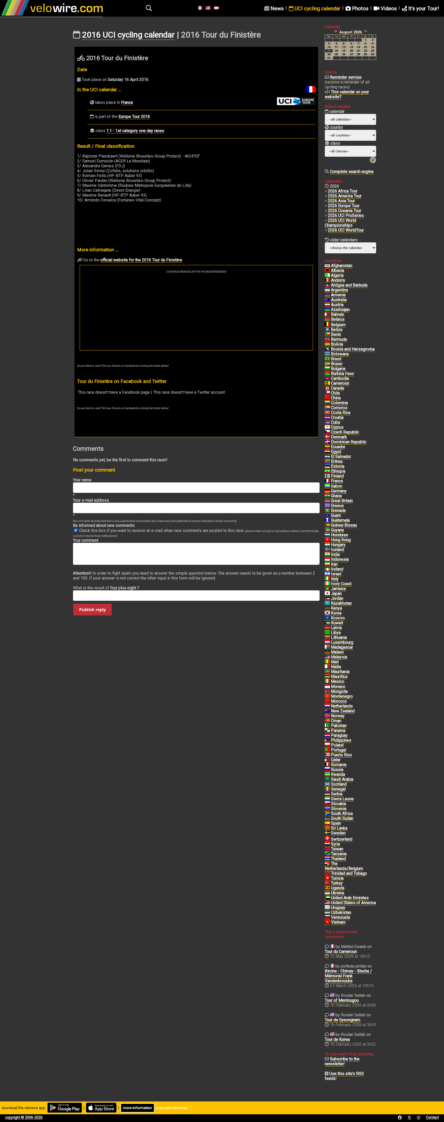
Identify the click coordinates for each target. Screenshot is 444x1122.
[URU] (327, 907)
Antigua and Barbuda (349, 285)
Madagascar (342, 647)
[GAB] (327, 486)
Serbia (337, 794)
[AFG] (327, 265)
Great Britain (342, 500)
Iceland (337, 549)
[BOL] (327, 344)
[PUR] (327, 755)
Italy (335, 578)
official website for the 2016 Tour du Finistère (141, 259)
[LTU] (327, 637)
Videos (388, 8)
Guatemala (340, 520)
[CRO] (327, 417)
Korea (336, 613)
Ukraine (337, 892)
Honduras (339, 534)
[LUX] (327, 642)
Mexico (337, 681)
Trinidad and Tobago (349, 873)
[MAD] (327, 647)
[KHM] (327, 378)
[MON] (327, 686)
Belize (337, 329)
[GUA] (327, 520)
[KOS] (327, 618)
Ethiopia (338, 471)
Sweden (338, 833)
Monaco (338, 686)
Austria (337, 304)
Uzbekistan (341, 912)
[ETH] (327, 471)
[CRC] (327, 412)
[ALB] (327, 270)
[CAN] (327, 388)
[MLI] (327, 662)
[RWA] (327, 774)
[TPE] (327, 849)
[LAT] (327, 627)
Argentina (339, 290)
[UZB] (327, 912)
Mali (335, 661)
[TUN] (327, 878)
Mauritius (339, 676)
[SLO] (327, 808)
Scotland (339, 784)
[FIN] (327, 476)
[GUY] (327, 530)
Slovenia (338, 808)
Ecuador (338, 446)
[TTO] (327, 873)
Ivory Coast (341, 583)
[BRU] (327, 363)
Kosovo (338, 617)
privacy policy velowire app (171, 1108)
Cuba (335, 422)
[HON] (327, 535)
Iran (334, 564)
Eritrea (337, 461)
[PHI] (327, 740)
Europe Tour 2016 (134, 116)
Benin (336, 334)
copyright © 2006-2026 (24, 1117)
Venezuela (340, 917)
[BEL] (327, 324)
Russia (337, 769)
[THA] (327, 858)
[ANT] (327, 285)
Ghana (336, 495)
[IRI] (327, 564)
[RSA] (327, 813)
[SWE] (327, 833)
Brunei (336, 363)
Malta (336, 666)
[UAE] (327, 897)
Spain (336, 823)
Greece (337, 505)
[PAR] (327, 735)
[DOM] (327, 442)
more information (137, 1108)
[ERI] (327, 461)
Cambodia (340, 378)
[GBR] (327, 500)
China (336, 398)
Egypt (336, 451)
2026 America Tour (345, 196)
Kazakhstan (341, 603)
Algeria (337, 275)
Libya (336, 632)
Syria (335, 844)
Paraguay (339, 735)
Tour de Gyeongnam (342, 1019)
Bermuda (339, 339)
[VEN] (327, 917)
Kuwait (337, 622)
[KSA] (327, 779)
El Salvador (341, 456)
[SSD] (327, 818)
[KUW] (327, 623)
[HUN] (327, 544)
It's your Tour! (423, 8)
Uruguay (338, 907)
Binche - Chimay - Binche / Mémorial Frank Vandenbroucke (348, 976)
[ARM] (327, 295)
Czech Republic (345, 432)
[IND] (327, 554)
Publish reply (92, 609)
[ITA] (327, 579)
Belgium (338, 324)
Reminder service (346, 77)
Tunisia (337, 878)
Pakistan (339, 725)
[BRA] (327, 359)
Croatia (337, 417)
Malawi (337, 652)
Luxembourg (342, 642)
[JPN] (327, 593)
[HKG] (327, 539)
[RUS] (327, 769)
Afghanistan (341, 265)
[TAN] (327, 854)
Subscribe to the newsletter (342, 1061)
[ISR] (327, 574)
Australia (339, 299)
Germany (339, 491)
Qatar (335, 759)
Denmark (339, 437)
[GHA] (327, 496)
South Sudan (342, 818)
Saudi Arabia (342, 779)
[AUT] (327, 304)
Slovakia (338, 803)
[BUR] (327, 373)
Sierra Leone (342, 798)
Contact (432, 1117)
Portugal (338, 750)
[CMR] (327, 383)
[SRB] (327, 794)
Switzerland (341, 839)
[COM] (327, 407)
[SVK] (327, 803)
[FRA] (327, 481)
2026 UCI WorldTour (346, 230)
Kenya (336, 608)
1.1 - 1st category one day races (135, 130)
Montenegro (342, 696)
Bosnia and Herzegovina (353, 349)
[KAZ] (327, 603)
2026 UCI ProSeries (346, 215)
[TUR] (327, 883)
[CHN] (327, 398)
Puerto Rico (341, 754)
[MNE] (327, 696)
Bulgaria (338, 368)
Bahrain (337, 314)
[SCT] (327, 784)
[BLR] (327, 319)
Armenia (338, 294)
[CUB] (327, 422)
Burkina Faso (342, 373)
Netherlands (342, 706)
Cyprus (337, 427)
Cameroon (340, 383)
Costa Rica (340, 412)
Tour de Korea (337, 1039)
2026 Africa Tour (342, 191)
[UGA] (327, 888)
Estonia (337, 466)
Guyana (337, 530)
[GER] (327, 491)
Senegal (338, 789)
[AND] (327, 280)
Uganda (337, 888)
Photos (359, 8)
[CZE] (327, 432)
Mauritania (340, 671)
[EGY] (327, 451)
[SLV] (327, 456)
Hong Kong (341, 539)
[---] (327, 863)
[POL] (327, 745)
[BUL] (327, 368)
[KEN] (327, 608)
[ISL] (327, 549)
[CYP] (327, 427)
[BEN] (327, 334)
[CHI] (327, 393)
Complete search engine (352, 171)
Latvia (336, 627)
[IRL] (327, 569)
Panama (338, 730)
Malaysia (339, 657)
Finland (337, 476)
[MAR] (327, 701)
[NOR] (327, 716)
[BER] (327, 339)
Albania (337, 270)
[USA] (327, 902)
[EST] (327, 466)
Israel (336, 574)
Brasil (336, 358)
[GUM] (327, 515)
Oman (336, 720)
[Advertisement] (196, 312)
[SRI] (327, 828)
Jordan (337, 598)
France (127, 102)
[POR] (327, 750)
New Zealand (343, 711)
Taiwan (337, 849)
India (335, 554)
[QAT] (327, 759)
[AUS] (327, 299)
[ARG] (327, 290)
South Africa (342, 813)
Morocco (339, 701)
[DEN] (327, 437)
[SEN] (327, 789)
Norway (338, 715)
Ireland (337, 569)
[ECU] (327, 446)
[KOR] (327, 613)
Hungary (338, 544)
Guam (336, 515)
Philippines (341, 740)
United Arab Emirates (350, 897)
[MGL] (327, 691)
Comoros (339, 407)
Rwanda (338, 774)
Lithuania (339, 637)
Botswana (340, 354)
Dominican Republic (348, 441)
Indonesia (340, 559)
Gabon (336, 486)
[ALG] (327, 275)
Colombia (339, 402)
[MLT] (327, 666)
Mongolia (339, 691)
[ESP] (327, 823)
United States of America (353, 902)
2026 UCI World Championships (340, 223)
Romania (338, 764)
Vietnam (338, 922)
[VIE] (327, 922)
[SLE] (327, 799)
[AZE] (327, 309)
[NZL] (327, 711)
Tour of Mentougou (342, 1000)
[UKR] (327, 893)
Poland (337, 745)
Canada (337, 388)
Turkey (337, 883)
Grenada (338, 510)
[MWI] (327, 652)
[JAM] (327, 588)
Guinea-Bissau (344, 525)
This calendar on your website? (347, 94)
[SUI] (327, 839)
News (276, 8)
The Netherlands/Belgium (344, 866)
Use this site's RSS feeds (344, 1076)
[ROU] (327, 764)
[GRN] (327, 510)
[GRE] (327, 505)
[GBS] (327, 525)
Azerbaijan (340, 309)
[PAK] (327, 725)
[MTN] (327, 671)
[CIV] (327, 583)
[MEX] (327, 681)
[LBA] (327, 632)
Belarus (338, 319)
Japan (336, 593)
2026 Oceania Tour (344, 210)
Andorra (338, 280)
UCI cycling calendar (316, 8)
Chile (335, 393)
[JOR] (327, 598)
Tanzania (339, 853)
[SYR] (327, 844)
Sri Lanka (339, 828)
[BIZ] (327, 329)
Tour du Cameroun (341, 951)
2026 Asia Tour (341, 200)
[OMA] (327, 720)
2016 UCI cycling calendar (128, 35)
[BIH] (327, 349)
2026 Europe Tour (343, 205)
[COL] (327, 403)
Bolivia (337, 344)
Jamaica (338, 588)
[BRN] (327, 314)
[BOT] (327, 354)
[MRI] (327, 676)
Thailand (338, 858)
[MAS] (327, 657)
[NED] (327, 706)
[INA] (327, 559)
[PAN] (327, 730)
